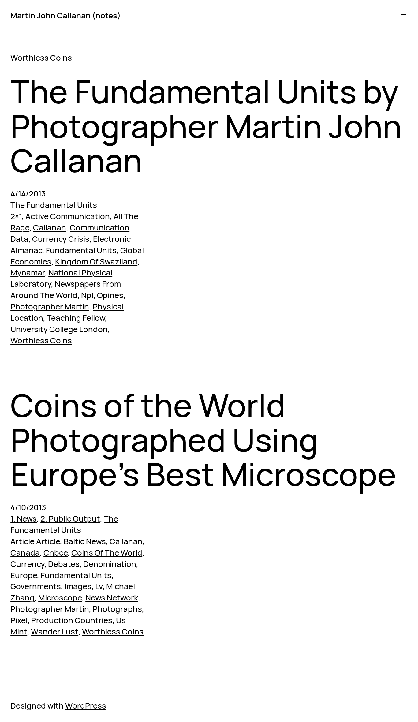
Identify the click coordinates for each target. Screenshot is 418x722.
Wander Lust (54, 631)
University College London (59, 329)
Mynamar (27, 272)
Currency (27, 563)
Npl (87, 295)
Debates (64, 563)
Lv (99, 586)
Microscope (60, 597)
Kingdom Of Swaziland (96, 261)
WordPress (85, 705)
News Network (111, 597)
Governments (35, 586)
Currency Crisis (60, 238)
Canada (25, 552)
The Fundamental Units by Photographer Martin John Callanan (206, 126)
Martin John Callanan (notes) (65, 15)
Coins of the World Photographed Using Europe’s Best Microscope (203, 439)
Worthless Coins (41, 340)
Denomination (109, 563)
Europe (23, 575)
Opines (110, 295)
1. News (23, 518)
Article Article (35, 541)
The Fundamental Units (53, 204)
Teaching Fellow (76, 317)
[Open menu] (404, 15)
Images (78, 586)
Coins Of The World (106, 552)
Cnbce (55, 552)
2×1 (16, 216)
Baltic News (85, 541)
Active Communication (67, 216)
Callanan (49, 227)
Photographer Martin (49, 306)
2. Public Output (70, 518)
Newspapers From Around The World (65, 289)
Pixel (19, 620)
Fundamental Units (81, 250)
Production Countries (71, 620)
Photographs (117, 608)
